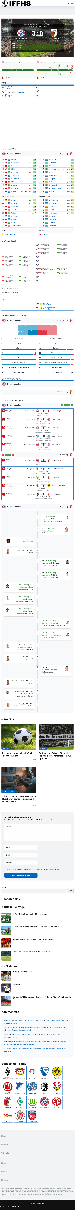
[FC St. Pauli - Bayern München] (37, 421)
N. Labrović (52, 159)
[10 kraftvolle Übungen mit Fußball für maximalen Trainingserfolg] (6, 935)
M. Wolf (51, 172)
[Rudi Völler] (6, 993)
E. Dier (13, 222)
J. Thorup (45, 234)
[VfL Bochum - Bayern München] (37, 438)
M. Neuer (14, 159)
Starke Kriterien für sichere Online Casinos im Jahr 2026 (23, 1020)
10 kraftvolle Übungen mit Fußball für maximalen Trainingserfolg (36, 927)
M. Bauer (52, 222)
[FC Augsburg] (54, 35)
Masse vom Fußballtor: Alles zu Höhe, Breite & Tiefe (32, 952)
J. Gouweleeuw (54, 166)
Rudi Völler (17, 984)
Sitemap (20, 1206)
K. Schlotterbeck (54, 169)
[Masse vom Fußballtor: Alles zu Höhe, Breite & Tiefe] (6, 960)
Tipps (12, 791)
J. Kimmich (15, 175)
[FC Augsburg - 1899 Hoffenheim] (37, 471)
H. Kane (7, 88)
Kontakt (14, 1206)
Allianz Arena (31, 26)
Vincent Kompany (10, 234)
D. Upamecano (16, 166)
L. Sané (13, 200)
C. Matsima (52, 163)
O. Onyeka (52, 179)
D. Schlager (15, 293)
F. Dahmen (52, 226)
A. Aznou (14, 219)
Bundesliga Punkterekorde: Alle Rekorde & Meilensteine (33, 939)
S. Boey (14, 213)
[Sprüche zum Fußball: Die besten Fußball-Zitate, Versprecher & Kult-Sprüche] (56, 737)
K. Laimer (14, 203)
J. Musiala (14, 185)
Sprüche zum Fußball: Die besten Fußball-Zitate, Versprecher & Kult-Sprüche (55, 756)
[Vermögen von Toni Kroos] (6, 980)
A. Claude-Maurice (55, 188)
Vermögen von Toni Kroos (22, 972)
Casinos (5, 791)
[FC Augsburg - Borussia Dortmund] (37, 487)
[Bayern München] (21, 35)
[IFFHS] (16, 3)
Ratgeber (5, 748)
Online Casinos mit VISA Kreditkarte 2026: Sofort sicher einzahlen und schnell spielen (18, 799)
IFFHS (6, 1049)
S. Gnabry (14, 206)
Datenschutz (6, 1206)
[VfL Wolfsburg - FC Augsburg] (37, 479)
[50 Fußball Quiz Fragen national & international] (6, 922)
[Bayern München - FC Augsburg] (37, 413)
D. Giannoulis (53, 185)
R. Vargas (52, 210)
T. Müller (14, 210)
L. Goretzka (20, 92)
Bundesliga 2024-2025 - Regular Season (34, 24)
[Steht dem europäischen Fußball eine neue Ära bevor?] (18, 737)
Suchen (3, 887)
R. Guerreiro (15, 163)
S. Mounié (52, 216)
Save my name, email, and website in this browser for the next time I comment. (33, 869)
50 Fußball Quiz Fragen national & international (30, 914)
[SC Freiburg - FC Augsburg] (37, 496)
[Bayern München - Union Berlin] (37, 429)
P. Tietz (51, 191)
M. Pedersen (53, 200)
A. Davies (14, 172)
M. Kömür (52, 206)
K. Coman (14, 188)
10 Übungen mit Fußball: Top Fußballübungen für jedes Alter (24, 1027)
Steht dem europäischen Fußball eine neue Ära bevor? (16, 754)
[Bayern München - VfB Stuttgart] (37, 446)
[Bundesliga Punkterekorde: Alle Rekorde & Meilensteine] (6, 947)
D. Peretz (14, 216)
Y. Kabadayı (52, 219)
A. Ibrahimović (16, 226)
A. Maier (51, 182)
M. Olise (14, 182)
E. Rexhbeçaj (53, 175)
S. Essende (53, 203)
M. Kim (13, 169)
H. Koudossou (53, 213)
